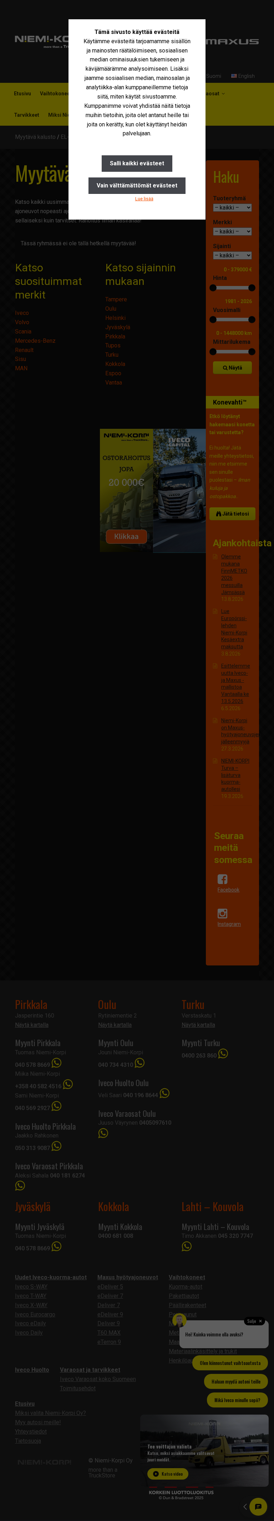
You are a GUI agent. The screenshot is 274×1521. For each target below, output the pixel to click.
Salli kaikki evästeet (137, 163)
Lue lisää (144, 198)
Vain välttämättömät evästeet (137, 185)
